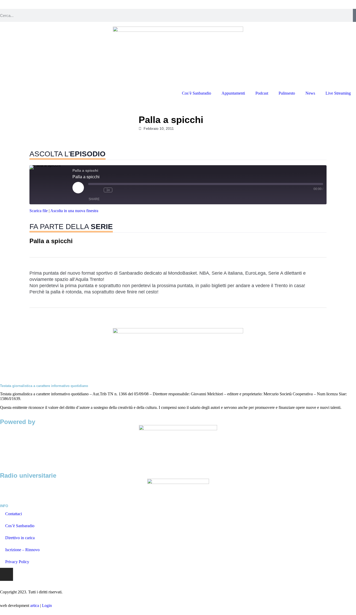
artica (34, 605)
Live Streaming (338, 93)
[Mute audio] (90, 190)
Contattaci (13, 514)
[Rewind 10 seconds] (98, 190)
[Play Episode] (78, 187)
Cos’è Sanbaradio (196, 93)
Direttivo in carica (20, 538)
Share (94, 199)
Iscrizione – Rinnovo (22, 550)
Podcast (261, 93)
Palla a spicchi (51, 241)
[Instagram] (6, 574)
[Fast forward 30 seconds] (117, 190)
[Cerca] (354, 15)
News (310, 93)
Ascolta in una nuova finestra (74, 210)
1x (108, 190)
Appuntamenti (233, 93)
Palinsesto (287, 93)
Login (47, 605)
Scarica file (38, 210)
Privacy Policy (17, 561)
